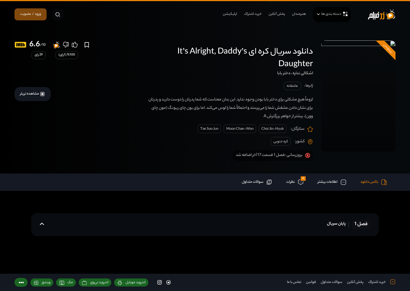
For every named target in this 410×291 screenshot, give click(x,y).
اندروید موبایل (136, 282)
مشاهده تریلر (30, 94)
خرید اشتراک (253, 14)
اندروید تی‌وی (99, 282)
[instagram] (159, 282)
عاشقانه (292, 86)
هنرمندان (299, 14)
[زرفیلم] (381, 14)
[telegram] (168, 282)
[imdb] (20, 45)
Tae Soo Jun (209, 129)
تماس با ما (294, 282)
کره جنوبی (280, 142)
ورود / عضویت (30, 14)
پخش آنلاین (277, 14)
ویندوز (46, 282)
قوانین (311, 282)
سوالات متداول (331, 282)
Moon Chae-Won (240, 129)
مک (70, 282)
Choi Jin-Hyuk (272, 129)
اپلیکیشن (230, 14)
